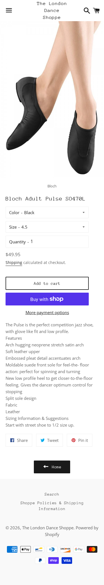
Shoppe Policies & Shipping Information (52, 506)
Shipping (14, 262)
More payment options (47, 312)
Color (14, 212)
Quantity (17, 241)
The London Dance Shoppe (52, 10)
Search (52, 494)
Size (13, 227)
